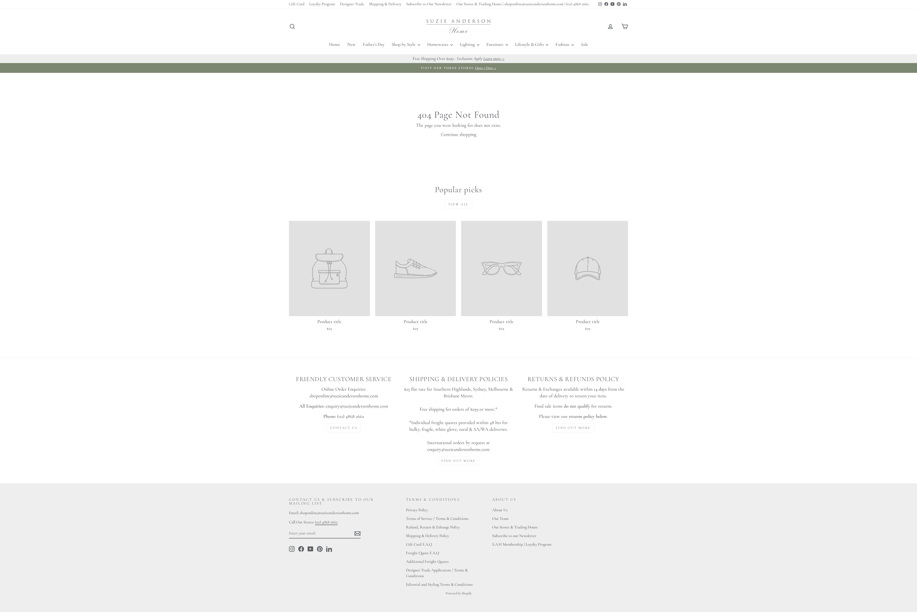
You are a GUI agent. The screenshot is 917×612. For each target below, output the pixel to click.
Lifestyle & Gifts (530, 44)
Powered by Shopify (459, 593)
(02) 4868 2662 (326, 522)
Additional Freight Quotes (427, 561)
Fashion (562, 44)
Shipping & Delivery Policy (427, 535)
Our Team (500, 518)
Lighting (468, 44)
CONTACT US (343, 428)
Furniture (495, 44)
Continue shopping (458, 134)
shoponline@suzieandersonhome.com (343, 396)
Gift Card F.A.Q (419, 544)
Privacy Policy (417, 509)
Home (334, 44)
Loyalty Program (322, 3)
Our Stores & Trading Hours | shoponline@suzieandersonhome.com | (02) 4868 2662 (522, 3)
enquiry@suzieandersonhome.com (357, 406)
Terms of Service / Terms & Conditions (437, 518)
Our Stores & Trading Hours (515, 527)
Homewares (438, 44)
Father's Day (373, 44)
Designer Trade (352, 3)
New (351, 44)
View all (458, 204)
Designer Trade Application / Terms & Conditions (437, 573)
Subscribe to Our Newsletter (429, 3)
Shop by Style (404, 44)
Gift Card (296, 3)
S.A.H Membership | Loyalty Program (521, 544)
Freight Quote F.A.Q (422, 552)
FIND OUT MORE (458, 461)
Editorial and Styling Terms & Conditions (439, 584)
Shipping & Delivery (385, 3)
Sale (584, 44)
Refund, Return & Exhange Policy (433, 527)
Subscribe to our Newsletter (514, 535)
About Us (500, 509)
